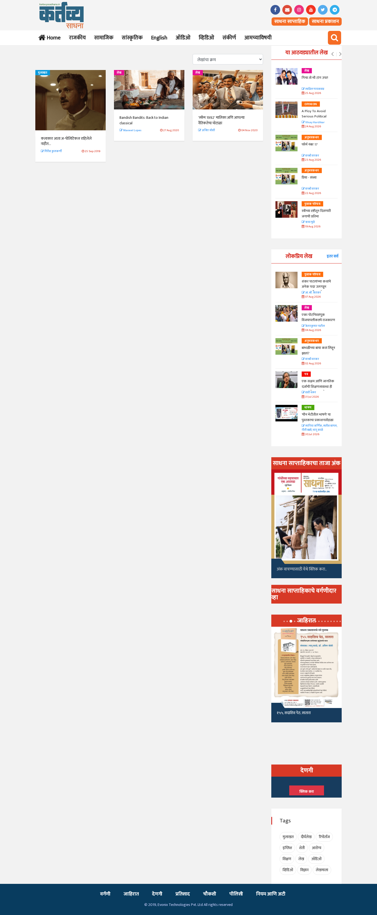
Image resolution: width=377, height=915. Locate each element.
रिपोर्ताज (324, 837)
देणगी (157, 894)
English (159, 37)
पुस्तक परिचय (312, 203)
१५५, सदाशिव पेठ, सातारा (294, 713)
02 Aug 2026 (312, 364)
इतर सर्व (332, 256)
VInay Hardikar (315, 122)
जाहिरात (131, 894)
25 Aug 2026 (312, 93)
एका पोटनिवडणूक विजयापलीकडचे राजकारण (318, 317)
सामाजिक (103, 37)
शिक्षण (287, 859)
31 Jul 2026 (311, 397)
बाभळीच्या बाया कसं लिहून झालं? (319, 350)
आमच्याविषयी (258, 37)
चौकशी (209, 894)
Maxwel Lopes (132, 130)
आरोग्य (316, 848)
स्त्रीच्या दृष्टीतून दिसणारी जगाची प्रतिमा (316, 213)
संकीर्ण (229, 37)
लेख (119, 72)
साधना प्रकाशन (325, 21)
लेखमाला (322, 870)
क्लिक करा (306, 791)
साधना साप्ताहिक (289, 21)
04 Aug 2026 (312, 330)
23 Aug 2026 (312, 160)
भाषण (308, 407)
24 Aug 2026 (312, 127)
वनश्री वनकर (312, 156)
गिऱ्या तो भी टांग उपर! (315, 78)
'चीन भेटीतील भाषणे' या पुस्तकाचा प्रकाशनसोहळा (317, 417)
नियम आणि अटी (270, 894)
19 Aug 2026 (312, 227)
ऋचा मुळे (310, 222)
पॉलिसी (236, 894)
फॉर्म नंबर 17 (310, 144)
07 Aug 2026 (312, 297)
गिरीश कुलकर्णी (53, 151)
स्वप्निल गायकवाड (314, 89)
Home (52, 37)
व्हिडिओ (206, 37)
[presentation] (332, 54)
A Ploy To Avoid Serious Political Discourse (314, 116)
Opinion (310, 104)
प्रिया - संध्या (309, 177)
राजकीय (77, 37)
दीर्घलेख (306, 837)
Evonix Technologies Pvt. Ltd (180, 904)
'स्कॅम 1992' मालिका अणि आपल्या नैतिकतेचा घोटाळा (221, 120)
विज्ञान (304, 870)
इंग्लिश (287, 848)
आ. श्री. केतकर (313, 293)
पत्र (306, 374)
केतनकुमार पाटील (315, 326)
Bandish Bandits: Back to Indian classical (144, 120)
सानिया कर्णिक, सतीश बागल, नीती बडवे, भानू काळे (319, 428)
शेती (302, 848)
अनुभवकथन (311, 137)
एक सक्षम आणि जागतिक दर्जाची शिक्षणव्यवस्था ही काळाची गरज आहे (318, 386)
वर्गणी (105, 894)
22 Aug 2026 (312, 193)
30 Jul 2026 (311, 434)
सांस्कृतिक (132, 37)
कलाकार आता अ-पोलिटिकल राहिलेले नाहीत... (66, 141)
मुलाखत (42, 72)
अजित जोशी (208, 130)
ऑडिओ (183, 37)
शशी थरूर (310, 393)
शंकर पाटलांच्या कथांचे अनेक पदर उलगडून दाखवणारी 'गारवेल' (316, 286)
